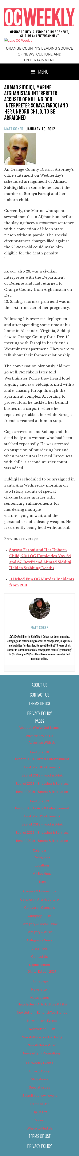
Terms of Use (39, 703)
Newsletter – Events (42, 1021)
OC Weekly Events (39, 1063)
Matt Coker (13, 128)
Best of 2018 (39, 752)
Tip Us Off (39, 1112)
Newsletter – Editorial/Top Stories (42, 1012)
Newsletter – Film (42, 1029)
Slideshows (39, 1079)
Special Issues (39, 1087)
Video (39, 1120)
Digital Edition (39, 965)
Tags (42, 882)
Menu (43, 71)
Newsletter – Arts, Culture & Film (42, 1004)
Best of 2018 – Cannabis (42, 767)
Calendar (39, 850)
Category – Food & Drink (39, 924)
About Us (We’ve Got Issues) (39, 728)
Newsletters (39, 998)
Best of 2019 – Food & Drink (42, 824)
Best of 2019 (39, 801)
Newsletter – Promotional (42, 1053)
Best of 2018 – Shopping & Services (42, 784)
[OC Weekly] (18, 40)
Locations (42, 865)
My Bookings (42, 874)
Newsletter (39, 989)
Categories (42, 857)
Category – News (39, 940)
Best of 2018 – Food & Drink (42, 775)
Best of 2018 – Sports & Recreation (42, 792)
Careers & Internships (39, 891)
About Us (39, 685)
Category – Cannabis (39, 908)
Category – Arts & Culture (39, 899)
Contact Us (39, 695)
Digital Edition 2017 (42, 971)
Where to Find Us (39, 1128)
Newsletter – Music (42, 1045)
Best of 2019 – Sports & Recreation (42, 841)
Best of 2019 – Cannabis (42, 816)
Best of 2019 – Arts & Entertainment (42, 808)
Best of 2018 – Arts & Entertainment (42, 759)
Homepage (39, 981)
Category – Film (39, 916)
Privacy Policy (39, 713)
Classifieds (39, 948)
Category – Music (39, 932)
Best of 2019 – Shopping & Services (42, 833)
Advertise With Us (39, 736)
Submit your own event (39, 1096)
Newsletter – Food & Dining (42, 1037)
